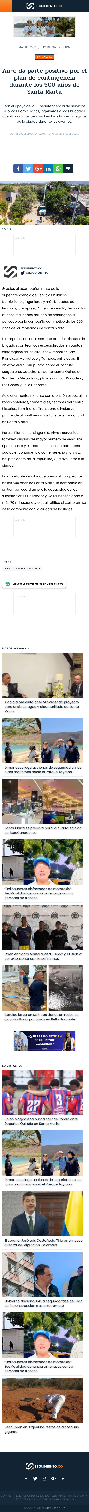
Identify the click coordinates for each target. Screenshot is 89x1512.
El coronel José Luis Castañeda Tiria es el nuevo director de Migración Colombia (43, 1242)
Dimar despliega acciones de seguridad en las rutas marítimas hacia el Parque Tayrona (42, 769)
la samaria (44, 57)
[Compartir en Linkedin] (48, 168)
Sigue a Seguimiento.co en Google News (38, 584)
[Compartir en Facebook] (18, 168)
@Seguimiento (37, 273)
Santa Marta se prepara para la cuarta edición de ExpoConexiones (43, 830)
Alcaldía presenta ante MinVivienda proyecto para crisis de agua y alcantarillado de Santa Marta (41, 707)
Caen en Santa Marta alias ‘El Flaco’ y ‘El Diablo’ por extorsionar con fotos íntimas (43, 956)
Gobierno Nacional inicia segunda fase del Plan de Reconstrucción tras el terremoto (43, 1303)
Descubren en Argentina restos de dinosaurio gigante (41, 1429)
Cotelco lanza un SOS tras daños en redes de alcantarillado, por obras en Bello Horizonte (41, 1017)
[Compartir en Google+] (38, 168)
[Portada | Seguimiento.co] (44, 1466)
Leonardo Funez (56, 1508)
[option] (44, 206)
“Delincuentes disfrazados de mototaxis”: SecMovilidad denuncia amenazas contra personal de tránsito (38, 893)
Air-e (7, 568)
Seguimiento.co (31, 268)
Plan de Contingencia (28, 568)
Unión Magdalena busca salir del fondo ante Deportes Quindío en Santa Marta (41, 1121)
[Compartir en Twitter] (28, 168)
